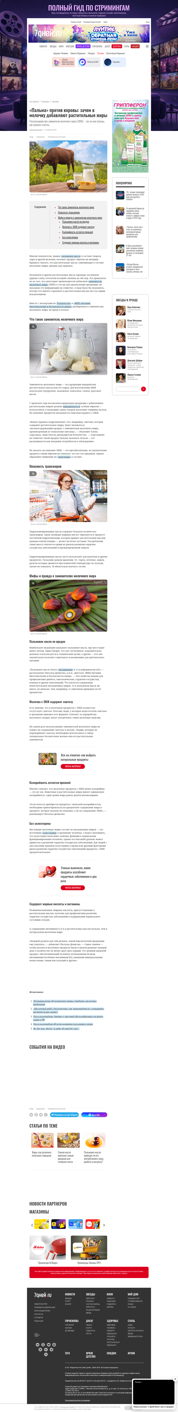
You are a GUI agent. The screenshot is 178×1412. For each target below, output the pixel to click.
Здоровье (117, 46)
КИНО (110, 1294)
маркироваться (71, 406)
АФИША (89, 1325)
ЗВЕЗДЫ (68, 1298)
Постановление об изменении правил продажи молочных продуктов (65, 1003)
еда (32, 137)
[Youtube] (48, 1345)
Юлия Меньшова (134, 320)
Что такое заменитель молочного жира (76, 207)
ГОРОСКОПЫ (71, 1320)
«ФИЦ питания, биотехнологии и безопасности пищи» (60, 305)
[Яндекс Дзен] (46, 1349)
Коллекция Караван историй (92, 22)
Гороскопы (97, 46)
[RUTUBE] (40, 1349)
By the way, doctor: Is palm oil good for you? (56, 1028)
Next (104, 1225)
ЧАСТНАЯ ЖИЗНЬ (93, 1304)
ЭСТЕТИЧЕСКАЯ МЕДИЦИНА (113, 1343)
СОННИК (68, 1328)
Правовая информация (44, 1307)
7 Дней (105, 22)
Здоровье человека (60, 53)
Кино (61, 46)
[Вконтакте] (37, 1345)
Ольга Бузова (133, 333)
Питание (100, 53)
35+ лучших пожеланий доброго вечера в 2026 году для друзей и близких (135, 196)
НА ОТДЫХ (132, 1307)
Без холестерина (70, 237)
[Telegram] (51, 1349)
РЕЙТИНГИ (90, 1307)
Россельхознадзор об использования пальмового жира (63, 1024)
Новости (43, 46)
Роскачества (63, 303)
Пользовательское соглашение (77, 1400)
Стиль (126, 46)
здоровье (41, 137)
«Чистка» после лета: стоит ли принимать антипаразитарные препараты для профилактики (134, 232)
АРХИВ (131, 1353)
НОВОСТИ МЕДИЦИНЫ (112, 1332)
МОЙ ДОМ (133, 1294)
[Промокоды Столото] (42, 1224)
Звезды (53, 46)
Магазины (39, 1212)
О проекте (38, 1318)
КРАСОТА (131, 1328)
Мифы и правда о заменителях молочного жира (80, 217)
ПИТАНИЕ (111, 1339)
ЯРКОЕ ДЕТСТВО (90, 1355)
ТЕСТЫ (88, 1334)
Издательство (40, 1304)
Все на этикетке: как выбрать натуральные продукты (78, 757)
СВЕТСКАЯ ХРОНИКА (90, 1299)
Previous (32, 1225)
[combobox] (128, 389)
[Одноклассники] (43, 1345)
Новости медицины (77, 53)
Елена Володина (35, 130)
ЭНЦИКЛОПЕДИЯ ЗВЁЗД (93, 1311)
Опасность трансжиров (69, 212)
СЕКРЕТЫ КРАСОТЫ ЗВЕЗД (135, 1332)
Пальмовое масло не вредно (75, 221)
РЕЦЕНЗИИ (111, 1301)
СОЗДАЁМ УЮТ (134, 1298)
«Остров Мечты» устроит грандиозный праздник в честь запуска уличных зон (134, 268)
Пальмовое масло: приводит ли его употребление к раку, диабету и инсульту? (94, 1157)
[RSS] (46, 1354)
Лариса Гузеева (134, 374)
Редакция (38, 1321)
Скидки (135, 46)
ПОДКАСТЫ (90, 1331)
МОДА (130, 1325)
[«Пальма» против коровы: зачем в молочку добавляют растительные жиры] (46, 1115)
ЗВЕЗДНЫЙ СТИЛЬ (135, 1336)
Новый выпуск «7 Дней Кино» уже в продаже (154, 1407)
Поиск (148, 22)
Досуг (107, 46)
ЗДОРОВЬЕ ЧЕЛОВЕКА (111, 1326)
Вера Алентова (133, 307)
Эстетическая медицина (115, 53)
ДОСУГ (89, 1320)
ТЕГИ (67, 1353)
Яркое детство (83, 46)
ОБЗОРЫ (110, 1307)
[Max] (54, 1345)
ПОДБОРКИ (111, 1304)
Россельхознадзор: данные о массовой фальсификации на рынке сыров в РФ (68, 1018)
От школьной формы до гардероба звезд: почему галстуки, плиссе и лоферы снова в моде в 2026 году (135, 213)
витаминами (65, 669)
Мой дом (70, 46)
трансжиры (64, 456)
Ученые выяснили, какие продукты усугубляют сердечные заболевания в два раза (79, 874)
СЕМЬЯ (130, 1304)
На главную (34, 101)
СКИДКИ (111, 1353)
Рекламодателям (42, 1311)
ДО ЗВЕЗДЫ (69, 1331)
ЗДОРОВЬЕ (112, 1320)
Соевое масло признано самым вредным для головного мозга (66, 1157)
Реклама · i (138, 1382)
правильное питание (57, 137)
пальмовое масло (71, 256)
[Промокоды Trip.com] (76, 1224)
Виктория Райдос (135, 347)
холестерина (49, 832)
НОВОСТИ (70, 1294)
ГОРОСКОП (69, 1325)
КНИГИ (89, 1328)
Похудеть (91, 53)
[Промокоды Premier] (59, 1224)
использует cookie (67, 1407)
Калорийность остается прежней (77, 232)
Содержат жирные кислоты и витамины (80, 242)
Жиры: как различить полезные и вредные (41, 1154)
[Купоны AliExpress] (94, 1224)
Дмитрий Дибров (134, 360)
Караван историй (76, 22)
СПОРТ (67, 1301)
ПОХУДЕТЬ (111, 1336)
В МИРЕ (68, 1304)
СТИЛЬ (131, 1320)
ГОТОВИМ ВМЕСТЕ (135, 1301)
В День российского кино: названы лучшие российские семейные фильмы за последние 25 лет (134, 251)
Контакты (38, 1314)
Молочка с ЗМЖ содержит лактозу (78, 227)
